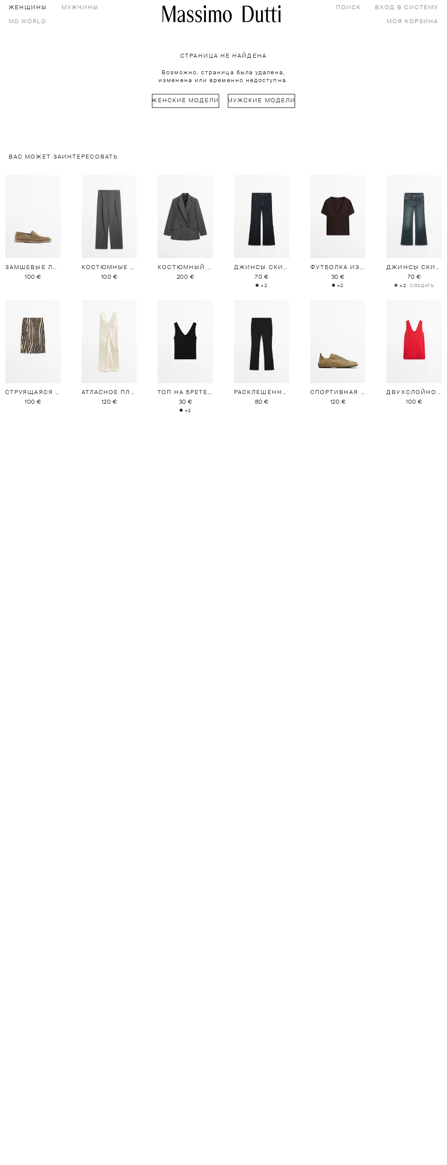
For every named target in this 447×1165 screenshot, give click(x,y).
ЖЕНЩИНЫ (28, 7)
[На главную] (222, 14)
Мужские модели (261, 101)
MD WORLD (27, 21)
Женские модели (185, 101)
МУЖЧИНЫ (80, 7)
